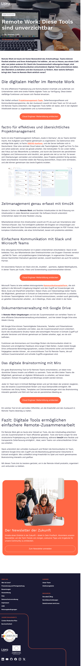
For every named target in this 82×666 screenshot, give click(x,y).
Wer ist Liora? (6, 582)
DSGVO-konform (35, 143)
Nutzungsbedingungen (9, 609)
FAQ (2, 596)
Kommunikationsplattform (55, 285)
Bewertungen (6, 589)
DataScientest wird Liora (50, 603)
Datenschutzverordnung (9, 599)
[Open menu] (77, 4)
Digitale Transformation (9, 14)
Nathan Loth (13, 34)
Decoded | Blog (47, 596)
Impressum (5, 603)
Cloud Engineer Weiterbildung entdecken (40, 116)
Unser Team (46, 582)
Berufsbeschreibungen (50, 600)
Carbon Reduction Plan (9, 620)
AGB (3, 606)
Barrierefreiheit (6, 624)
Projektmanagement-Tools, (31, 100)
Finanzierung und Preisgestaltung (12, 586)
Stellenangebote (48, 586)
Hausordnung (6, 592)
